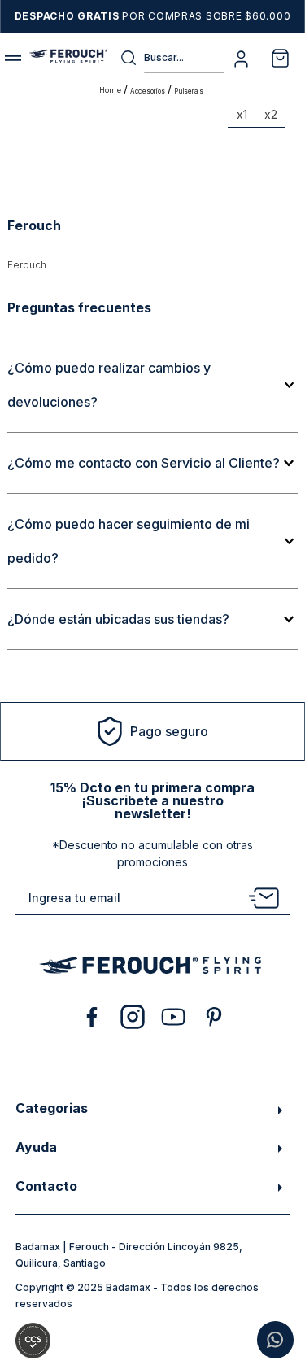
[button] (152, 385)
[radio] (242, 118)
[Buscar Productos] (132, 57)
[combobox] (172, 57)
